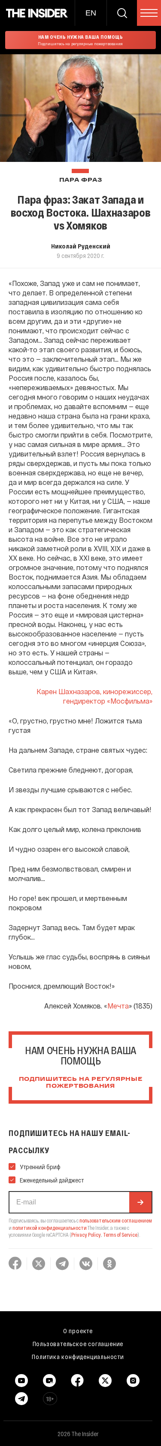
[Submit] (140, 1202)
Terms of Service (120, 1235)
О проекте (78, 1330)
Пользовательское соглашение (78, 1343)
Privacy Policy (86, 1235)
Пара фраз (80, 180)
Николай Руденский (80, 246)
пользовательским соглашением (115, 1220)
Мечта (118, 1006)
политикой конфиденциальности (49, 1228)
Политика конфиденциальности (78, 1356)
